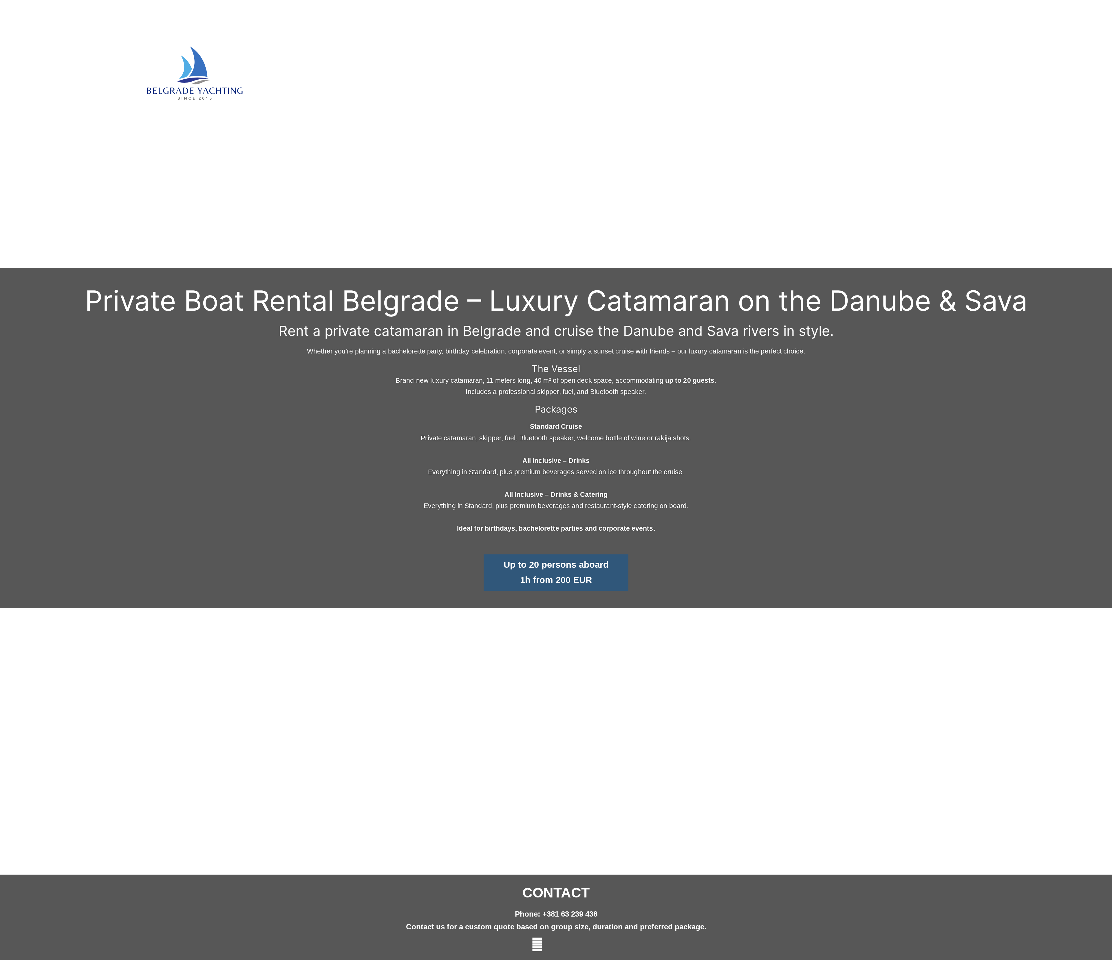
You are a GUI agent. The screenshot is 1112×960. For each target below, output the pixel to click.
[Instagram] (556, 944)
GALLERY (905, 76)
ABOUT (872, 76)
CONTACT (943, 76)
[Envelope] (537, 944)
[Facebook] (575, 944)
